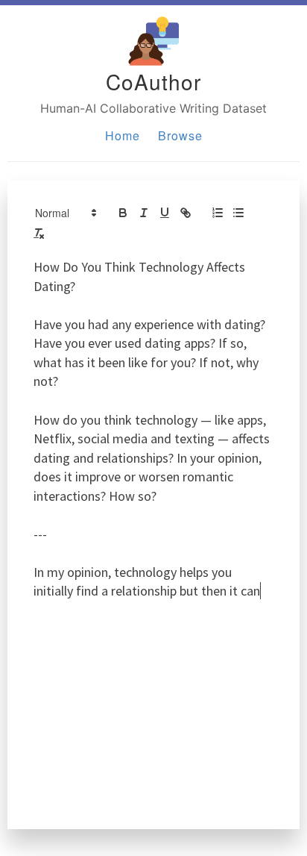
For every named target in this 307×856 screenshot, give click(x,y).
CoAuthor (153, 81)
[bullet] (238, 213)
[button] (64, 213)
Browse (180, 135)
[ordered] (217, 213)
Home (122, 135)
